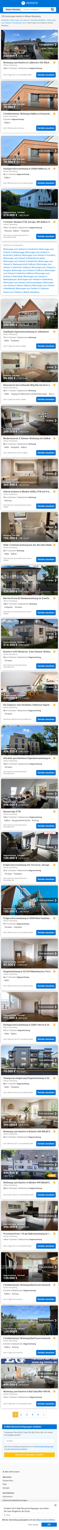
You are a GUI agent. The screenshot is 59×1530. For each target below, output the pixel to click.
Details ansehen (46, 75)
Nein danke (33, 1525)
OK (49, 1524)
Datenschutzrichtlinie (19, 1449)
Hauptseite (5, 20)
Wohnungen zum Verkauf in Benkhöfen (20, 261)
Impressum (8, 1496)
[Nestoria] (29, 4)
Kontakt (6, 1488)
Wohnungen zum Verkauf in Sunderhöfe (20, 249)
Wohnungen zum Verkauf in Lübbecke (32, 288)
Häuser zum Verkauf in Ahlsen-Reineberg (21, 292)
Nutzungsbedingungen (44, 1447)
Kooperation (8, 1480)
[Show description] (54, 62)
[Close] (55, 1505)
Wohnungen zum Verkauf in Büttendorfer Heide (24, 258)
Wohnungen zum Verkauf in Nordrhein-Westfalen (28, 20)
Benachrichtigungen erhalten (30, 1455)
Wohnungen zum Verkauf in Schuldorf (38, 255)
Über (5, 1484)
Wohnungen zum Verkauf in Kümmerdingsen (22, 282)
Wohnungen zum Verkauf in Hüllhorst (28, 270)
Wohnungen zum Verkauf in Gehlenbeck (35, 279)
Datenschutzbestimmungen (15, 1500)
